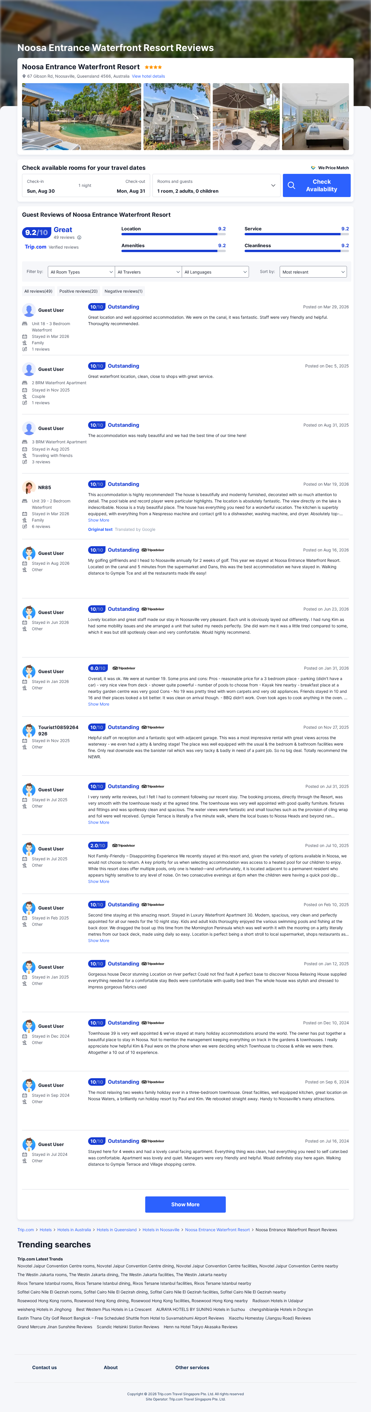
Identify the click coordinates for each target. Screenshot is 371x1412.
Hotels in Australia (74, 1229)
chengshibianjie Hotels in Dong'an (281, 1309)
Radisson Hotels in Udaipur (277, 1300)
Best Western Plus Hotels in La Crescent (114, 1309)
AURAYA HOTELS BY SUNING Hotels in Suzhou (200, 1309)
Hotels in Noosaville (161, 1229)
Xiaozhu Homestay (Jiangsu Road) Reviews (270, 1318)
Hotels (46, 1229)
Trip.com (25, 1229)
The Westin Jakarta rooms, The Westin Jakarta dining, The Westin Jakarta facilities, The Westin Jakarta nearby (122, 1274)
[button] (322, 9)
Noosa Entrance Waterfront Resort (217, 1229)
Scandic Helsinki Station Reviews (128, 1326)
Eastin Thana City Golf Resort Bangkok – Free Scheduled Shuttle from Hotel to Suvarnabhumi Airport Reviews (120, 1318)
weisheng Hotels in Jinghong (44, 1309)
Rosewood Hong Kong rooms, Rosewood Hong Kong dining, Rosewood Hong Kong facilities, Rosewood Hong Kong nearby (132, 1300)
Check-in (35, 181)
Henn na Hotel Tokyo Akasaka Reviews (200, 1326)
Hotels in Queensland (117, 1229)
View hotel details (148, 76)
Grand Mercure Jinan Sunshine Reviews (54, 1326)
